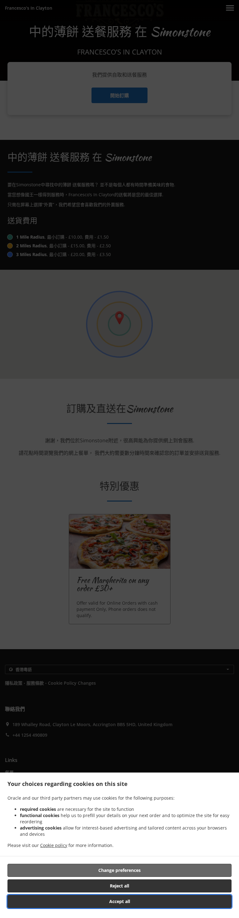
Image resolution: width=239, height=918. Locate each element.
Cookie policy (53, 845)
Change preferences (119, 870)
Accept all (119, 901)
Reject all (119, 886)
